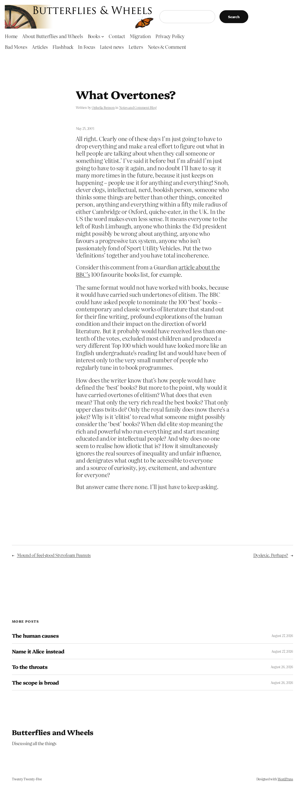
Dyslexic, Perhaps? (270, 555)
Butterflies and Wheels (52, 732)
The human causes (35, 635)
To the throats (29, 667)
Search (234, 16)
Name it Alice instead (38, 651)
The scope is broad (35, 682)
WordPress (285, 779)
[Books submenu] (102, 36)
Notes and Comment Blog (138, 107)
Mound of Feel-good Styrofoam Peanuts (54, 555)
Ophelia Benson (103, 107)
